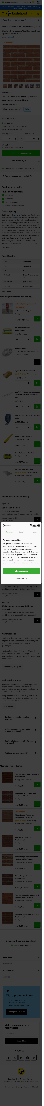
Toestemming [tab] (8, 532)
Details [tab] (21, 532)
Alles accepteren (21, 571)
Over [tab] (35, 532)
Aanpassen (19, 578)
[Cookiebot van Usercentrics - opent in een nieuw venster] (30, 525)
